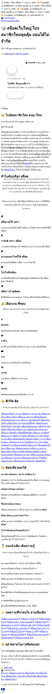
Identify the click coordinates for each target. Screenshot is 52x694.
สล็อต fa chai (21, 429)
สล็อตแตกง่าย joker (22, 455)
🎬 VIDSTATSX (8, 18)
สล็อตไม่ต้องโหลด (36, 429)
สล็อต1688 (11, 429)
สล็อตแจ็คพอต (39, 417)
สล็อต (26, 163)
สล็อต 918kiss (11, 417)
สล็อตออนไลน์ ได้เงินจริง (24, 461)
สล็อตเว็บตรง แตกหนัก (11, 426)
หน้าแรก (5, 673)
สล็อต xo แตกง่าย (38, 448)
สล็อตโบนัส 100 (31, 673)
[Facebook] (1, 689)
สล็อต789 (42, 426)
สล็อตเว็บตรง (9, 170)
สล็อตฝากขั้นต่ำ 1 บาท (35, 439)
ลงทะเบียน (14, 21)
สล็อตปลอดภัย (18, 439)
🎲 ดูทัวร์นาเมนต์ (20, 54)
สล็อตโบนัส (31, 676)
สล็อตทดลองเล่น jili (29, 458)
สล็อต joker (10, 448)
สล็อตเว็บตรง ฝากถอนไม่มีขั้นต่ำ (21, 423)
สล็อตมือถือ (40, 461)
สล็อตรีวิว (13, 433)
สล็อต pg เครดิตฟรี (41, 433)
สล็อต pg (24, 420)
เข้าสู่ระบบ (5, 21)
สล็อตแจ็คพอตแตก (29, 426)
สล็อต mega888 (18, 451)
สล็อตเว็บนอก (42, 423)
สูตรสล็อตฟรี (34, 420)
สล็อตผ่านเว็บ (7, 461)
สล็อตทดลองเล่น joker (10, 420)
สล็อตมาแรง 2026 (35, 436)
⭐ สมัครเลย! (7, 54)
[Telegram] (4, 689)
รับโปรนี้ (17, 95)
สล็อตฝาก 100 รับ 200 (31, 414)
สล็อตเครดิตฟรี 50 (33, 451)
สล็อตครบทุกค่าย (23, 448)
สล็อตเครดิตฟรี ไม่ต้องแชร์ (25, 445)
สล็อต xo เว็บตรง (20, 436)
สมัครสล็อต (6, 451)
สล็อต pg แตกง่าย (25, 417)
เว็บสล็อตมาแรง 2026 (33, 442)
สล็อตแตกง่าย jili (16, 442)
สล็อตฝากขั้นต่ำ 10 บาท (11, 414)
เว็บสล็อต (43, 458)
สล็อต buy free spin (13, 458)
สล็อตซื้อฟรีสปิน (25, 433)
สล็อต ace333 (6, 436)
